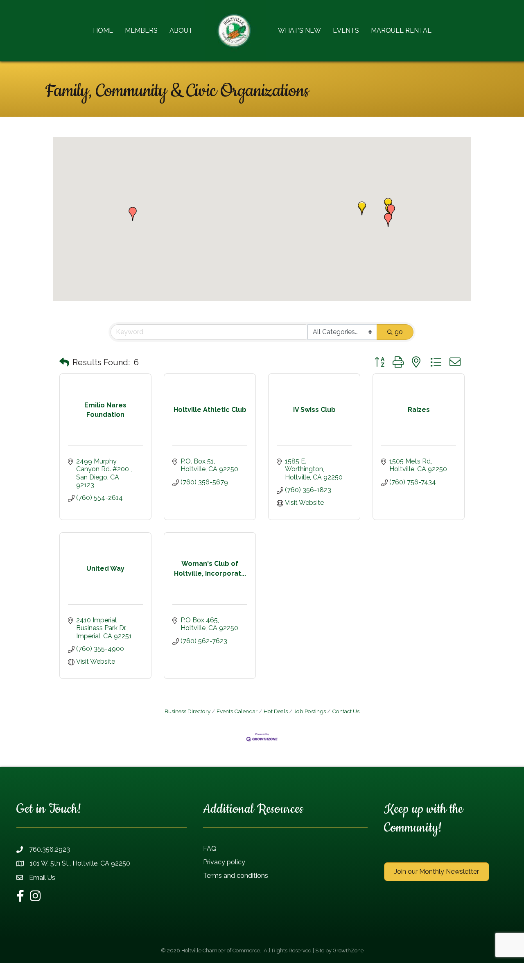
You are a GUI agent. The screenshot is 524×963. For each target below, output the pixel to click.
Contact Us (345, 711)
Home (103, 30)
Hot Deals (276, 711)
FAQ (210, 848)
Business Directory (187, 711)
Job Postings (310, 711)
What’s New (299, 30)
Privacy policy (224, 862)
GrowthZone (348, 950)
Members (141, 30)
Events (346, 30)
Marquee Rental (401, 30)
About (181, 30)
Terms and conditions (235, 875)
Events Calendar (237, 711)
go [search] (399, 332)
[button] (362, 208)
